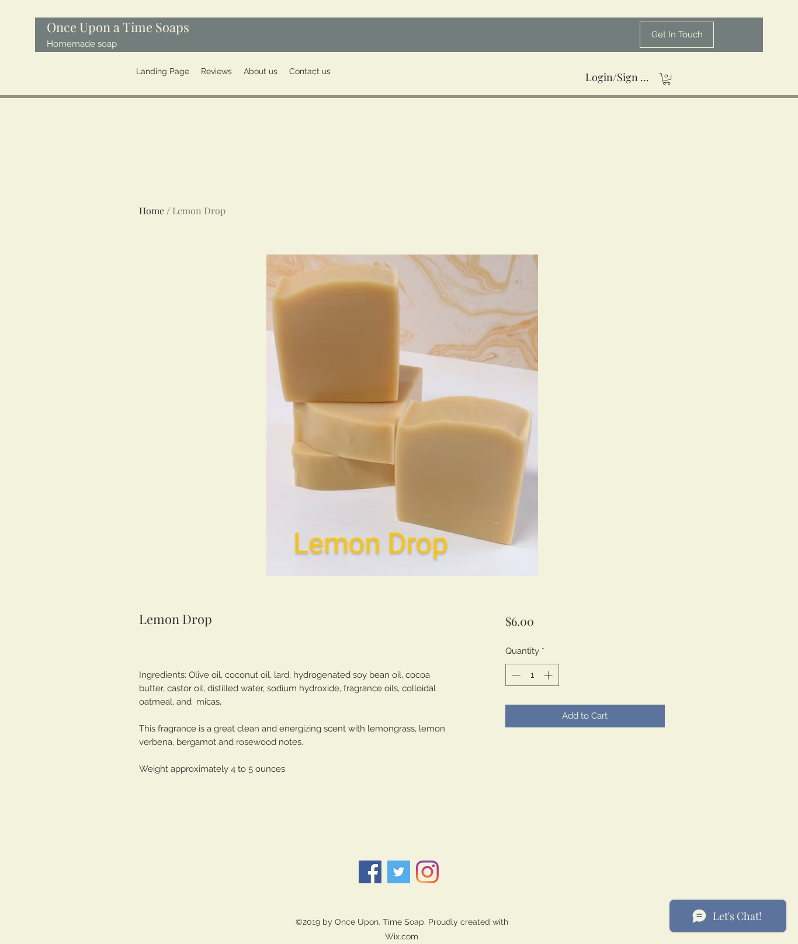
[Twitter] (398, 872)
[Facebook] (370, 872)
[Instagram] (427, 872)
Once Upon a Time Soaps (118, 27)
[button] (667, 79)
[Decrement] (515, 675)
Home (151, 210)
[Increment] (549, 675)
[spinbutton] (532, 675)
